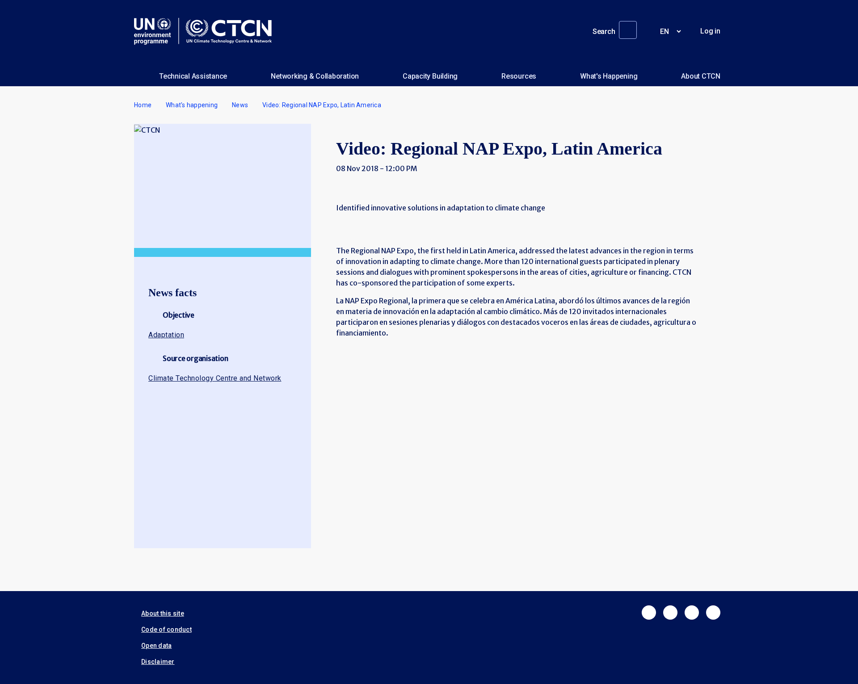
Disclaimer (158, 661)
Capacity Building (430, 76)
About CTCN (700, 76)
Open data (156, 645)
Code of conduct (166, 629)
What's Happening (608, 76)
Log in (710, 31)
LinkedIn (692, 612)
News (240, 105)
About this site (162, 613)
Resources (518, 76)
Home (142, 105)
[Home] (206, 31)
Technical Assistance (193, 76)
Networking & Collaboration (315, 76)
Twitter (670, 612)
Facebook (649, 612)
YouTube (713, 612)
